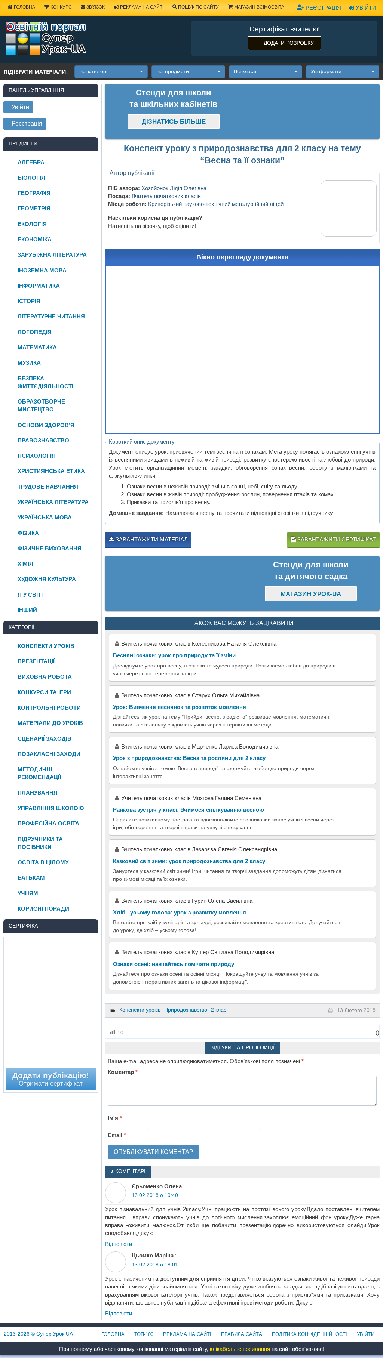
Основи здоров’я (46, 425)
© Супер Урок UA (38, 1334)
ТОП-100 (143, 1334)
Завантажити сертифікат (336, 539)
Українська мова (45, 517)
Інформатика (39, 286)
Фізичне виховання (50, 548)
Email (117, 1135)
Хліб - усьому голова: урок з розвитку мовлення (179, 912)
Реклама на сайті (141, 7)
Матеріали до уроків (50, 723)
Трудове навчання (48, 487)
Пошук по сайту (198, 7)
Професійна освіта (48, 823)
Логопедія (35, 332)
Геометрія (34, 208)
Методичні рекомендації (39, 773)
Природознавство (185, 1010)
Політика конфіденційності (309, 1334)
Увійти (365, 7)
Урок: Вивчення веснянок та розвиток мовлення (179, 707)
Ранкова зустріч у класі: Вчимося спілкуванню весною (188, 809)
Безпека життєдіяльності (45, 382)
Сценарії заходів (44, 738)
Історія (29, 301)
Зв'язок (95, 7)
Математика (37, 347)
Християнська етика (51, 471)
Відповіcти (118, 1244)
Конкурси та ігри (44, 692)
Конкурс (60, 7)
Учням (28, 893)
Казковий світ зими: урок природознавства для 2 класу (189, 861)
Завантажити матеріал (151, 539)
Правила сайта (241, 1334)
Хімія (25, 564)
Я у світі (30, 595)
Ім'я (115, 1118)
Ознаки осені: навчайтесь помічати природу (173, 964)
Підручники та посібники (40, 843)
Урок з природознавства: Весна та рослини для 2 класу (189, 758)
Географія (34, 193)
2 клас (218, 1010)
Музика (29, 362)
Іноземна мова (42, 270)
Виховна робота (45, 676)
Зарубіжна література (52, 254)
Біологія (31, 178)
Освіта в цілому (43, 862)
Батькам (31, 877)
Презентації (36, 661)
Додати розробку (289, 43)
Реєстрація (322, 7)
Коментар (123, 1072)
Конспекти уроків (139, 1010)
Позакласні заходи (49, 754)
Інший (27, 610)
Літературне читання (51, 316)
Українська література (53, 502)
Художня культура (47, 579)
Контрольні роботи (49, 707)
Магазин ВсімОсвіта (258, 7)
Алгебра (31, 162)
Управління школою (51, 808)
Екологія (32, 224)
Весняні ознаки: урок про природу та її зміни (174, 655)
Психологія (37, 456)
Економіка (35, 239)
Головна (24, 7)
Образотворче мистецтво (41, 405)
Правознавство (43, 440)
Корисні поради (43, 908)
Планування (38, 793)
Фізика (28, 533)
